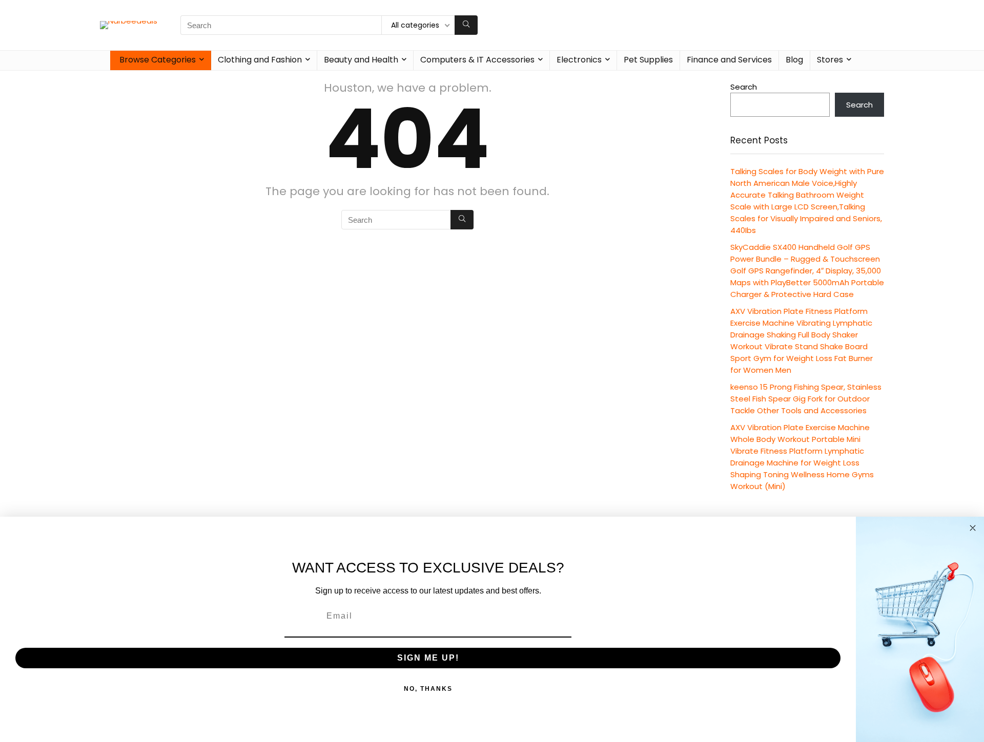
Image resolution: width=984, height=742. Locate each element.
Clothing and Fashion (260, 60)
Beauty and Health (361, 60)
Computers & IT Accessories (477, 60)
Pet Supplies (648, 60)
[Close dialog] (973, 528)
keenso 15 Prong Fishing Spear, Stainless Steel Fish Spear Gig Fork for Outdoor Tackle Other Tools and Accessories (805, 398)
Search (743, 86)
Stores (830, 60)
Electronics (579, 60)
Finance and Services (729, 60)
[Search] (466, 25)
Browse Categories (157, 60)
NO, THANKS (428, 688)
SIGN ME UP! (428, 657)
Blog (794, 60)
